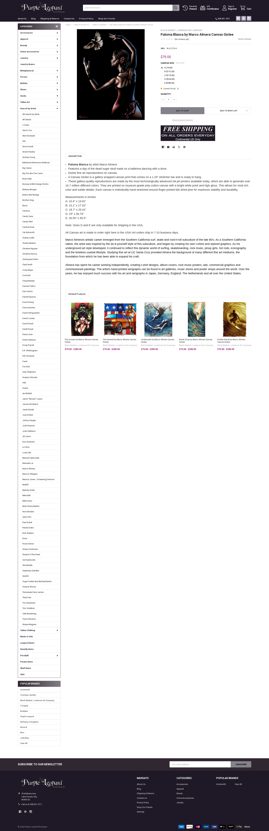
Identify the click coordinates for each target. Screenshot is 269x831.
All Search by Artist (30, 114)
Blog (33, 18)
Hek (24, 382)
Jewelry (24, 58)
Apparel (24, 39)
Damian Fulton (28, 286)
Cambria (26, 211)
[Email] (168, 147)
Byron (25, 205)
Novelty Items (27, 649)
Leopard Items (27, 643)
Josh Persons (28, 425)
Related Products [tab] (76, 294)
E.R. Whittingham (30, 350)
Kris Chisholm (28, 442)
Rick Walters (28, 533)
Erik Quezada (28, 356)
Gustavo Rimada (29, 377)
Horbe (25, 388)
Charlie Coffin (28, 238)
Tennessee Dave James (33, 592)
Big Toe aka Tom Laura (32, 173)
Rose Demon (28, 544)
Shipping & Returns (49, 18)
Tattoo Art (25, 102)
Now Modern (28, 511)
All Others (26, 119)
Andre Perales (28, 152)
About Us (22, 18)
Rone (24, 538)
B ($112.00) (169, 71)
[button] (228, 110)
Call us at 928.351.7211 (31, 804)
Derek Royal (27, 329)
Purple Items (26, 662)
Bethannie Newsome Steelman (36, 162)
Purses (23, 77)
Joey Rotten (27, 415)
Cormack (26, 275)
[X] (179, 147)
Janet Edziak (28, 409)
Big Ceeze (26, 168)
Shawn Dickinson (30, 549)
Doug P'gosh (28, 345)
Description (75, 156)
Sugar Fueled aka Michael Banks (37, 581)
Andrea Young (28, 157)
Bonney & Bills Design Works (35, 184)
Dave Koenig (28, 302)
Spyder (25, 576)
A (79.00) (168, 68)
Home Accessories (29, 51)
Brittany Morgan (29, 189)
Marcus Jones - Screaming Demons (38, 479)
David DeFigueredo (31, 313)
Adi (24, 141)
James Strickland (30, 404)
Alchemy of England (29, 722)
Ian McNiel (27, 393)
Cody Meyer (27, 270)
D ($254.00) (169, 79)
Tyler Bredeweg (29, 613)
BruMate (24, 711)
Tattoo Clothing (27, 630)
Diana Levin (27, 334)
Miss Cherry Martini (30, 506)
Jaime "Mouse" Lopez (32, 399)
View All (23, 743)
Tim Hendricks (28, 603)
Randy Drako (28, 527)
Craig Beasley (28, 281)
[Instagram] (249, 18)
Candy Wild (27, 221)
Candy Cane (27, 216)
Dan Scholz (27, 291)
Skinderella (27, 565)
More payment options (182, 120)
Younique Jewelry (28, 695)
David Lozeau (28, 318)
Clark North (27, 264)
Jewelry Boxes (27, 64)
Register (232, 9)
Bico (22, 732)
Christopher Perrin (30, 259)
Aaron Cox (27, 130)
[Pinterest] (243, 18)
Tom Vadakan (28, 608)
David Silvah (27, 323)
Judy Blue (24, 738)
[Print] (173, 147)
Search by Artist (28, 108)
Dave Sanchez (28, 307)
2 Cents (25, 125)
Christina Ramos (29, 254)
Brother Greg (28, 200)
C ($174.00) (169, 75)
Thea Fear (26, 597)
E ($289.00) (169, 83)
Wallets (23, 83)
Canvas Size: (173, 63)
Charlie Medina (29, 243)
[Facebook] (238, 18)
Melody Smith (28, 490)
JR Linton (26, 436)
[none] (110, 74)
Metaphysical (27, 70)
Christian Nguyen (30, 248)
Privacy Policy (86, 18)
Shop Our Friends (106, 18)
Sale (22, 674)
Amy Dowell (27, 146)
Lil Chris (25, 447)
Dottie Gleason (29, 340)
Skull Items (25, 668)
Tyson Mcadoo (29, 619)
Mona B (23, 727)
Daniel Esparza (29, 297)
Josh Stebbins (28, 431)
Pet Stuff (24, 655)
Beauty (23, 45)
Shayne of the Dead (31, 554)
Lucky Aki (26, 452)
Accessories (26, 33)
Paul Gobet (27, 522)
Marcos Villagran (30, 474)
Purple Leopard (27, 716)
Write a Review (244, 39)
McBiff (25, 484)
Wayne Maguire (29, 624)
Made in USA (26, 636)
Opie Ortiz (26, 517)
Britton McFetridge (30, 195)
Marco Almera (28, 468)
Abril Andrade (28, 136)
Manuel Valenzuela (30, 458)
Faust (24, 361)
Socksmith (25, 689)
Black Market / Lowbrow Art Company (37, 700)
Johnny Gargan (29, 420)
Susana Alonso (29, 587)
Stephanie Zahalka (30, 570)
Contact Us (69, 18)
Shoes (23, 89)
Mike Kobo (27, 501)
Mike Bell (26, 495)
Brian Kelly (27, 179)
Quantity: (166, 94)
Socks (23, 96)
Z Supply (24, 706)
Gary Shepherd (29, 372)
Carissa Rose (28, 227)
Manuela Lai (27, 463)
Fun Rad (26, 366)
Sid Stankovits (28, 560)
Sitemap (140, 812)
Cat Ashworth (28, 232)
